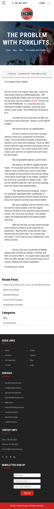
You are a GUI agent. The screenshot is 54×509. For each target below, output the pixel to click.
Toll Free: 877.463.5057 (10, 444)
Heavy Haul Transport (13, 300)
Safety (32, 350)
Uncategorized (9, 323)
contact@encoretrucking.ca (12, 449)
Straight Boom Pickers (13, 305)
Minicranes (9, 402)
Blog (5, 318)
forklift (34, 101)
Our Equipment (10, 360)
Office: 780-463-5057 (9, 440)
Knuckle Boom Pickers (13, 383)
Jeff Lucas (12, 74)
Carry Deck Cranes (11, 412)
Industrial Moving (10, 295)
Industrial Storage (11, 417)
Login (32, 365)
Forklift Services (11, 422)
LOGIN (42, 3)
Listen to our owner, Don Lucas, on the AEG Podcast (26, 285)
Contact (8, 365)
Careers (33, 355)
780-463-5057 (20, 3)
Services (8, 355)
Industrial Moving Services (14, 397)
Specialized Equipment (13, 393)
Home (7, 350)
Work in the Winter (11, 290)
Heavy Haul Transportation (14, 407)
